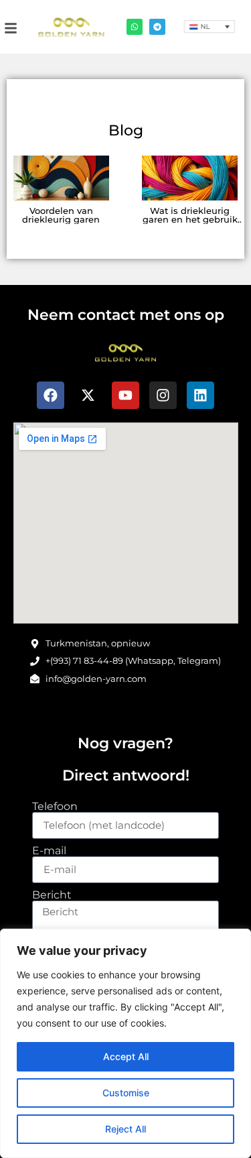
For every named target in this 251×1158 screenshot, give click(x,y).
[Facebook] (51, 396)
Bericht (52, 895)
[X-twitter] (88, 396)
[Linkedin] (201, 396)
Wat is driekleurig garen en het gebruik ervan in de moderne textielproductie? (190, 223)
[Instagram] (163, 396)
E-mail (49, 851)
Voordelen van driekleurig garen (61, 215)
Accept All (126, 1056)
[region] (125, 1043)
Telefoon (55, 806)
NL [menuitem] (205, 27)
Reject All (125, 1129)
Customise (125, 1092)
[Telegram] (157, 27)
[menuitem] (209, 26)
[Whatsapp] (135, 27)
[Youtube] (126, 396)
